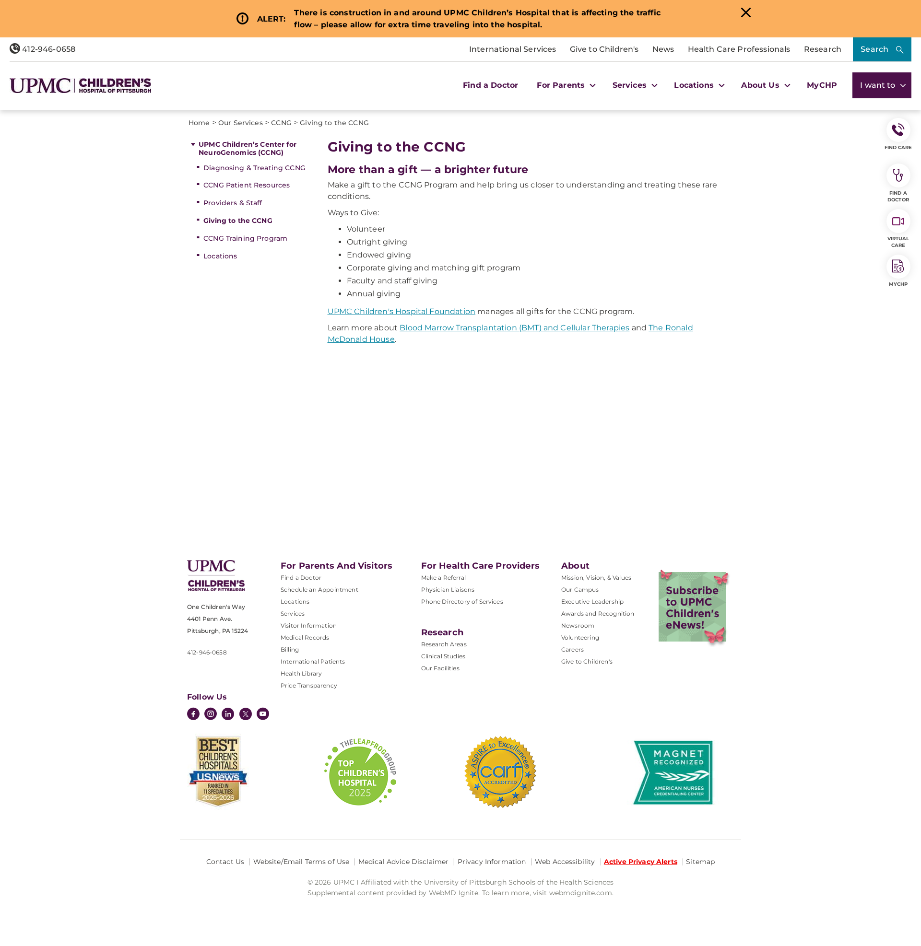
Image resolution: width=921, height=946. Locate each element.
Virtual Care (898, 241)
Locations (220, 256)
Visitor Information (309, 625)
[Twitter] (245, 714)
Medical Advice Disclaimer (403, 861)
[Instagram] (210, 715)
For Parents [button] (562, 85)
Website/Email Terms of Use (301, 861)
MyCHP (822, 85)
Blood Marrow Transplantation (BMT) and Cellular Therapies (514, 327)
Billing (290, 649)
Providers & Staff (232, 203)
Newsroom (577, 625)
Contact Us (225, 861)
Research (822, 49)
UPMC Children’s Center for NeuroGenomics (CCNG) (247, 148)
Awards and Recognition (598, 613)
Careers (572, 649)
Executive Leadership (592, 601)
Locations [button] (695, 85)
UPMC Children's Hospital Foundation (402, 311)
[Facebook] (193, 715)
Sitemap (700, 861)
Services (293, 613)
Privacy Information (492, 861)
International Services (512, 49)
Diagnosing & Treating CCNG (254, 168)
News (663, 49)
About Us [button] (761, 85)
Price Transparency (309, 685)
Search (874, 49)
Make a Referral (443, 577)
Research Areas (444, 644)
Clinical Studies (443, 656)
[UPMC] (80, 85)
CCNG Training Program (245, 238)
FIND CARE (898, 147)
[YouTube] (263, 715)
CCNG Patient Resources (246, 185)
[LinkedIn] (228, 715)
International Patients (313, 661)
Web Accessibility (565, 861)
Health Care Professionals (739, 49)
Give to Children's (604, 49)
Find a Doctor (490, 85)
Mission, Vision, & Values (596, 577)
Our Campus (580, 589)
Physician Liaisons (448, 589)
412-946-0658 (47, 49)
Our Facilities (440, 668)
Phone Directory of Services (462, 601)
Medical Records (305, 637)
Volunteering (580, 637)
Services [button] (631, 85)
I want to (878, 85)
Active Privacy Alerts (640, 861)
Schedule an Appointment (319, 589)
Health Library (301, 673)
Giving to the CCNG (237, 220)
